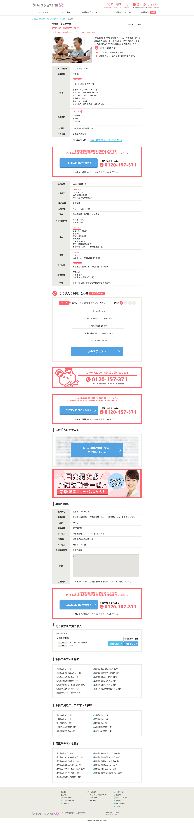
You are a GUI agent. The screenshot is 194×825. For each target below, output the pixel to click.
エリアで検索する (67, 798)
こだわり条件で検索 (68, 801)
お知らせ (118, 806)
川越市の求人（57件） (64, 719)
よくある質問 (65, 803)
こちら (110, 582)
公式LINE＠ (92, 801)
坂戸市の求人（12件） (102, 719)
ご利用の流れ (93, 798)
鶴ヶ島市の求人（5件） (64, 723)
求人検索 (62, 19)
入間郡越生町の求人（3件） (104, 727)
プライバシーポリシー (122, 798)
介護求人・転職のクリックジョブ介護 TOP (45, 19)
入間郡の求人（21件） (102, 715)
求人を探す (43, 12)
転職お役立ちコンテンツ (92, 12)
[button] (77, 356)
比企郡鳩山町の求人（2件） (104, 731)
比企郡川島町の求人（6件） (66, 731)
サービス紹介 (65, 12)
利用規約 (118, 795)
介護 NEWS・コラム (123, 12)
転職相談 (148, 12)
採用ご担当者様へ (120, 803)
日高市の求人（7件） (101, 723)
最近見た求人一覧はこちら (106, 140)
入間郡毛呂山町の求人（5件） (67, 727)
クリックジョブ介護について (98, 795)
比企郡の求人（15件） (64, 715)
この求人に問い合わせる (79, 163)
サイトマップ (119, 792)
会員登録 (63, 792)
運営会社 (118, 801)
